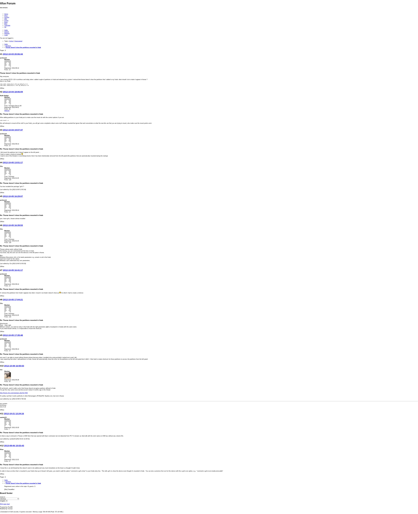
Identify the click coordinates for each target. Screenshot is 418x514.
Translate (7, 25)
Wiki (5, 19)
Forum (6, 20)
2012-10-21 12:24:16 (14, 413)
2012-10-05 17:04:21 (13, 299)
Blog (5, 24)
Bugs (6, 22)
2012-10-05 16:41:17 (13, 270)
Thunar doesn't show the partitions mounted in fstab (23, 47)
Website (6, 110)
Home (6, 14)
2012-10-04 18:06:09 (13, 92)
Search (6, 32)
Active (11, 41)
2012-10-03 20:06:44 (13, 54)
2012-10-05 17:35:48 (13, 335)
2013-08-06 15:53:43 (14, 445)
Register (7, 33)
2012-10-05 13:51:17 (13, 162)
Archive (6, 17)
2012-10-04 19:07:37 (13, 130)
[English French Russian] (4, 501)
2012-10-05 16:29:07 (13, 196)
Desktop (8, 46)
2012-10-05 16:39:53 (13, 225)
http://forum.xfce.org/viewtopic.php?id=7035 (14, 393)
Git (5, 27)
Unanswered (18, 41)
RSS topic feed (5, 504)
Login (6, 35)
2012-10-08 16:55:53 (14, 366)
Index (6, 30)
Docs (6, 15)
